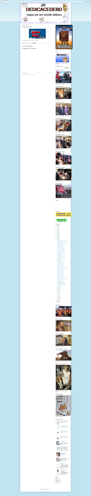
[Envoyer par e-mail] (31, 43)
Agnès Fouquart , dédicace (61, 277)
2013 (57, 301)
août (58, 289)
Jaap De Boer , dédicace (60, 263)
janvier (58, 298)
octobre (58, 287)
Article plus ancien (49, 72)
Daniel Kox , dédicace (60, 242)
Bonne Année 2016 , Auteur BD (61, 243)
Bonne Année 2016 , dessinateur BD (62, 241)
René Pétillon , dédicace (60, 282)
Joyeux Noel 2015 (59, 252)
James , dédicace (59, 246)
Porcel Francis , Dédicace (64, 436)
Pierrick (58, 478)
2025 (57, 226)
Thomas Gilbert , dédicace (61, 272)
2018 (57, 235)
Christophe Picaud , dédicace (61, 284)
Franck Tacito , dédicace (60, 264)
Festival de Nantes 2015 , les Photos (62, 268)
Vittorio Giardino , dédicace (64, 446)
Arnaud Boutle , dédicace (60, 279)
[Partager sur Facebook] (34, 43)
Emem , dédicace (59, 273)
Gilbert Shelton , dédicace (60, 247)
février (58, 297)
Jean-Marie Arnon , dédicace (61, 253)
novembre (58, 286)
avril (58, 294)
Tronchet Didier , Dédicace (64, 420)
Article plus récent (25, 72)
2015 (57, 239)
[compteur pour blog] (5, 0)
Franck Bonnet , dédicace (60, 267)
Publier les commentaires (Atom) (31, 74)
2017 (57, 236)
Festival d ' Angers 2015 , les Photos (62, 278)
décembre (58, 240)
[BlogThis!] (32, 43)
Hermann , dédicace (60, 280)
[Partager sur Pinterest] (35, 43)
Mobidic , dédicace (59, 259)
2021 (57, 231)
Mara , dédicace (59, 258)
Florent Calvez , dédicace (60, 248)
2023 (57, 229)
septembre (58, 288)
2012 (57, 302)
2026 (57, 225)
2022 (57, 230)
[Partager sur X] (33, 43)
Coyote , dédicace (59, 269)
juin (57, 292)
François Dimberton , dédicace (61, 251)
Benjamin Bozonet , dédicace (61, 257)
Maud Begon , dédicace (60, 274)
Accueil (37, 72)
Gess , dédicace (59, 262)
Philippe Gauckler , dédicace (61, 283)
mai (57, 293)
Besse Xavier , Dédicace (64, 431)
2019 (57, 234)
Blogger (49, 489)
